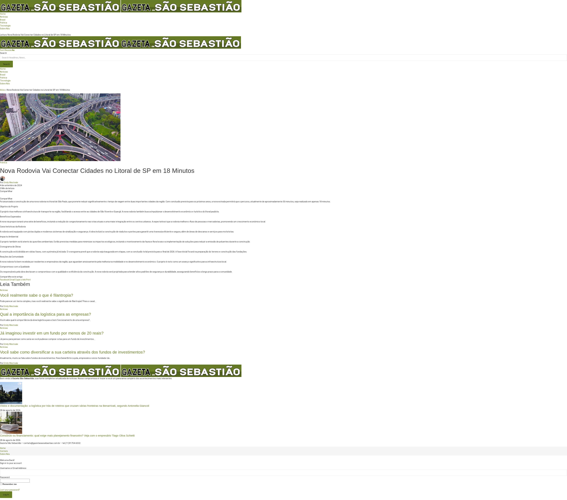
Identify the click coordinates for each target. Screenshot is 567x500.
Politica (3, 162)
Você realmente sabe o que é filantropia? (36, 295)
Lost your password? (10, 490)
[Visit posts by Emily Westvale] (3, 178)
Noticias (4, 290)
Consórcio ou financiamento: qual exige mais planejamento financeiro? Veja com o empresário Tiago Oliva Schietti (67, 435)
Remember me (9, 484)
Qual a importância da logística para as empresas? (45, 314)
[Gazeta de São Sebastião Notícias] (120, 42)
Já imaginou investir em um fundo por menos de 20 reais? (52, 333)
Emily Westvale (11, 182)
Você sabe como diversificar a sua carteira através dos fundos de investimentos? (72, 352)
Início (2, 90)
